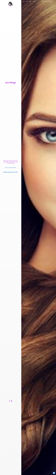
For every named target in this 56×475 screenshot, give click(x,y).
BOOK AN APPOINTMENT (10, 167)
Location (30, 1)
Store (24, 1)
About (27, 1)
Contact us (34, 1)
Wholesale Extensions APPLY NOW (10, 172)
